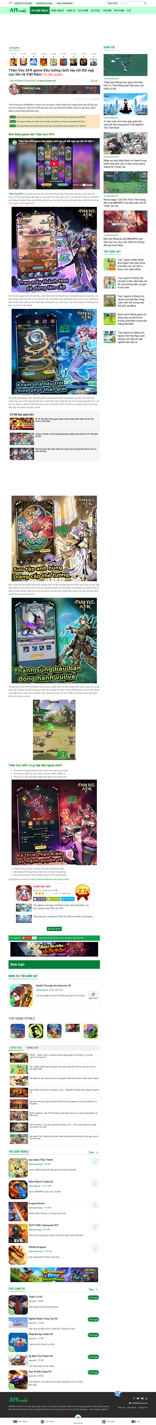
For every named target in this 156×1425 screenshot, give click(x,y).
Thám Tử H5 (35, 1296)
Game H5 (71, 10)
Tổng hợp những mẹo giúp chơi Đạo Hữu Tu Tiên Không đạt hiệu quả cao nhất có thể (124, 85)
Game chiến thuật (36, 1164)
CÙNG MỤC (16, 1047)
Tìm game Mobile (19, 1151)
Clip (129, 10)
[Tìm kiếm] (145, 3)
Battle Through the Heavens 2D (53, 985)
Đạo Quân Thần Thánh (41, 1159)
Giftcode (95, 10)
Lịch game (14, 47)
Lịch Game (83, 10)
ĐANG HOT (33, 1047)
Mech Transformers (65, 3)
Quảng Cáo (143, 1407)
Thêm (92, 1152)
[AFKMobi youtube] (138, 1398)
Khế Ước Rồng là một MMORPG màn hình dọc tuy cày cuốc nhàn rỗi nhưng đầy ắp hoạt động (124, 242)
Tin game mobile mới (46, 81)
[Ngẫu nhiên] (93, 994)
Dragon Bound (37, 1203)
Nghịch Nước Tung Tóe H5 (43, 1318)
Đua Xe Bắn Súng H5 (40, 1371)
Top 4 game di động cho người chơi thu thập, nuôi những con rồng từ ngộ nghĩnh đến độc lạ (50, 121)
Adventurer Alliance (45, 3)
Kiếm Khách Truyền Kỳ (41, 1181)
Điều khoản (131, 1407)
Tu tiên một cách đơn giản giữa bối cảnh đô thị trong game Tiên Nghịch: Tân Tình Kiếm (124, 124)
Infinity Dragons (37, 1247)
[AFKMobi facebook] (134, 1398)
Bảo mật (121, 1407)
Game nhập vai (42, 990)
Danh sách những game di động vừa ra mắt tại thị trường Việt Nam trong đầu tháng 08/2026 (50, 117)
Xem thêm (55, 929)
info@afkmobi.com (139, 1403)
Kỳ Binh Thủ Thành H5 (41, 1356)
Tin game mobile (39, 10)
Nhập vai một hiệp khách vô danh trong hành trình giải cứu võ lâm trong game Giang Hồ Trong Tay (125, 163)
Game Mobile (57, 10)
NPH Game (119, 10)
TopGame (107, 10)
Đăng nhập (112, 3)
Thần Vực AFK (31, 88)
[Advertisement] (78, 28)
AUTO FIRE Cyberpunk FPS (43, 1225)
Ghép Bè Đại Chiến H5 (41, 1334)
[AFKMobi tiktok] (146, 1398)
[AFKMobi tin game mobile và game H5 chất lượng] (18, 10)
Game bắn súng (35, 1230)
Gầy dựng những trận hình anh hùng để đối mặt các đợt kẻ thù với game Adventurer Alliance (51, 126)
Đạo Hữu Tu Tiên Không (24, 3)
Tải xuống (41, 899)
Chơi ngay (93, 1297)
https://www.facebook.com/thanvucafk (49, 879)
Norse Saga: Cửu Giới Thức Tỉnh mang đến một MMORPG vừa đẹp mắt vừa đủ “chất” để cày (125, 202)
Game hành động (35, 1208)
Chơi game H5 (17, 1288)
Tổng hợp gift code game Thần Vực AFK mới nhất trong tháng (62, 916)
